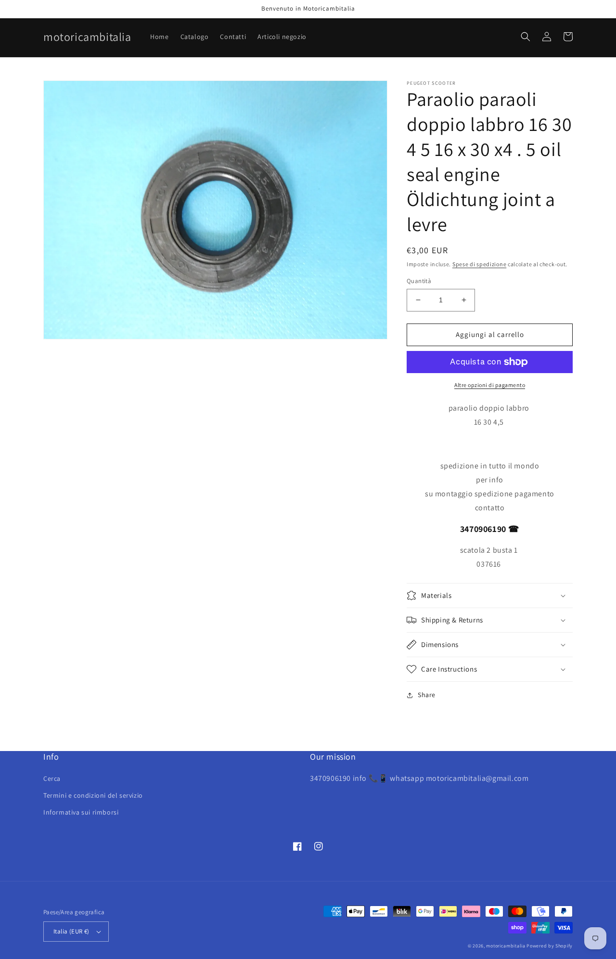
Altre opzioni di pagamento (489, 385)
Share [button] (427, 694)
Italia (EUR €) (71, 931)
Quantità (419, 281)
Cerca (52, 778)
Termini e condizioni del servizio (93, 795)
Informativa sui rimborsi (80, 812)
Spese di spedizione (479, 264)
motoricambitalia (505, 946)
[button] (525, 36)
